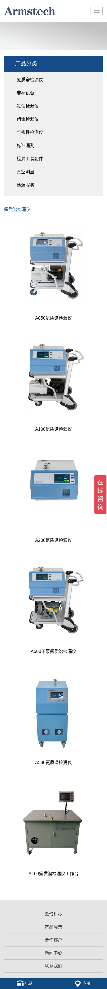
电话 (29, 983)
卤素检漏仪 (28, 119)
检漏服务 (25, 185)
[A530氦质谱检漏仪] (53, 709)
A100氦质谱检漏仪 (53, 429)
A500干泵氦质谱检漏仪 (53, 651)
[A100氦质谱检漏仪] (53, 375)
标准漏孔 (25, 145)
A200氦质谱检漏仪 (53, 540)
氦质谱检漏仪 (30, 79)
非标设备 (25, 93)
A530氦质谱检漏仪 (53, 762)
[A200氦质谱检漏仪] (53, 487)
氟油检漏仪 (28, 106)
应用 (86, 983)
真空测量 (25, 172)
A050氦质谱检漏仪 (53, 318)
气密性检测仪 (30, 132)
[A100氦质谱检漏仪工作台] (53, 820)
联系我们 (53, 965)
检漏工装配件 (30, 158)
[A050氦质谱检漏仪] (53, 264)
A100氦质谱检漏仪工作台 (53, 873)
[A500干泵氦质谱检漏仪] (53, 598)
